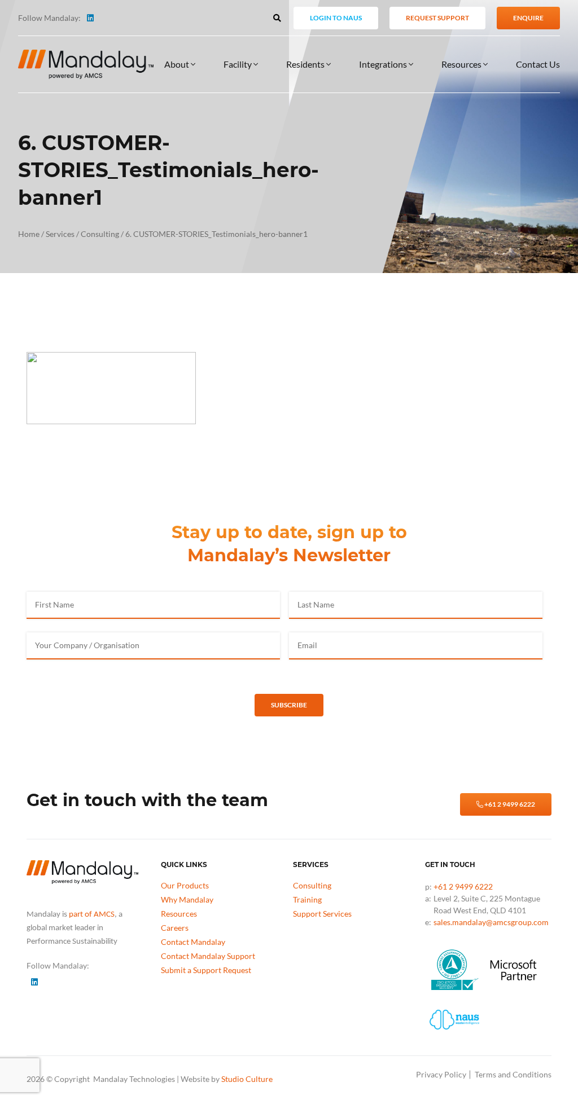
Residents (306, 64)
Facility (238, 64)
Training (307, 899)
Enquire (528, 18)
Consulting (100, 234)
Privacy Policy (441, 1074)
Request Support (437, 18)
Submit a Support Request (206, 970)
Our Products (185, 885)
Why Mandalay (187, 899)
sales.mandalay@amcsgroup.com (491, 922)
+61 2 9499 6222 (509, 804)
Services (60, 234)
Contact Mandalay (193, 942)
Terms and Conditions (513, 1074)
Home (29, 234)
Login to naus (336, 18)
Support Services (322, 913)
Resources (462, 64)
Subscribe (289, 705)
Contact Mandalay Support (208, 956)
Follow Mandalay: (49, 18)
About (177, 64)
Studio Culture (247, 1079)
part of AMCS (92, 914)
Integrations (384, 64)
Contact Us (538, 64)
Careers (175, 927)
